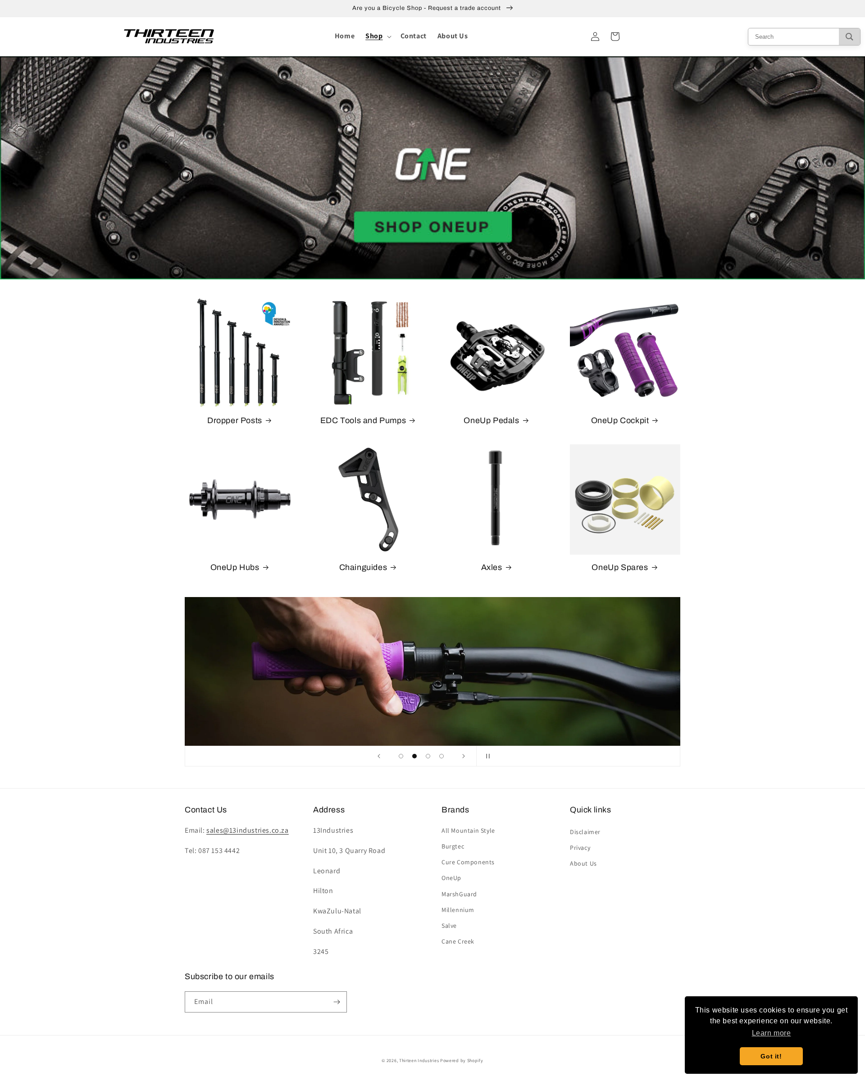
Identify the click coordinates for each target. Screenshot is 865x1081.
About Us (583, 863)
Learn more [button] (771, 1033)
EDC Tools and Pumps (363, 420)
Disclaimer (585, 832)
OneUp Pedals (491, 420)
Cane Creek (458, 941)
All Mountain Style (468, 830)
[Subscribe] (336, 1002)
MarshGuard (459, 894)
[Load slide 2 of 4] (414, 756)
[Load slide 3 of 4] (428, 756)
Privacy (580, 848)
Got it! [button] (771, 1056)
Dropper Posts (234, 420)
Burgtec (453, 846)
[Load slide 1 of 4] (401, 756)
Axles (491, 567)
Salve (449, 925)
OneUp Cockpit (620, 420)
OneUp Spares (620, 567)
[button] (377, 36)
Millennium (458, 910)
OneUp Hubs (235, 567)
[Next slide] (463, 756)
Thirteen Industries (419, 1060)
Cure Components (468, 862)
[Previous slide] (379, 756)
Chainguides (363, 567)
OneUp (451, 878)
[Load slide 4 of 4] (441, 756)
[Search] (849, 36)
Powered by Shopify (461, 1060)
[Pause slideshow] (486, 756)
